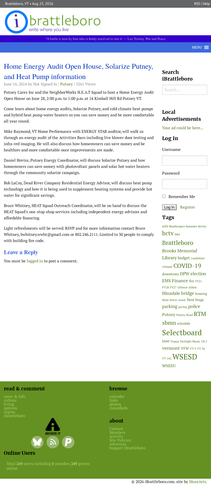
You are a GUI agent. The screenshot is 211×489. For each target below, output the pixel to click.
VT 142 (166, 358)
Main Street (169, 300)
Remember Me (181, 196)
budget (184, 257)
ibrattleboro (14, 416)
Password (171, 173)
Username (171, 149)
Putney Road (184, 315)
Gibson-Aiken (187, 287)
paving (182, 307)
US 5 (204, 341)
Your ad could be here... (182, 127)
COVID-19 (187, 266)
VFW (185, 348)
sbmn (169, 322)
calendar (117, 396)
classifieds (118, 408)
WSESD (184, 357)
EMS (166, 281)
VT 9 (193, 348)
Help (206, 3)
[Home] (53, 21)
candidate (198, 258)
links (113, 400)
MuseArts (197, 481)
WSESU (169, 365)
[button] (197, 47)
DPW (184, 274)
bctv (168, 233)
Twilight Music (190, 341)
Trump (174, 341)
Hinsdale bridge (178, 293)
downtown (170, 274)
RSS (197, 3)
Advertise (117, 444)
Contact (116, 429)
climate (167, 267)
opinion (10, 408)
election (198, 274)
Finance (180, 281)
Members (117, 432)
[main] (79, 165)
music (182, 300)
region (9, 412)
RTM (200, 314)
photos (115, 404)
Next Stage (195, 299)
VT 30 (201, 348)
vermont (171, 348)
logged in (35, 261)
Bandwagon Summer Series (187, 226)
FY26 (165, 287)
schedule (183, 323)
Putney (66, 84)
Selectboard (182, 332)
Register (187, 207)
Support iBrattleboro (127, 448)
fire (191, 281)
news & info (14, 396)
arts (165, 226)
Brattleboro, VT (17, 3)
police (194, 306)
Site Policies (120, 440)
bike (177, 234)
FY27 (173, 287)
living (9, 404)
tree (165, 341)
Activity (116, 436)
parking (169, 306)
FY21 (198, 281)
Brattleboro (177, 243)
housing (201, 293)
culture (10, 400)
